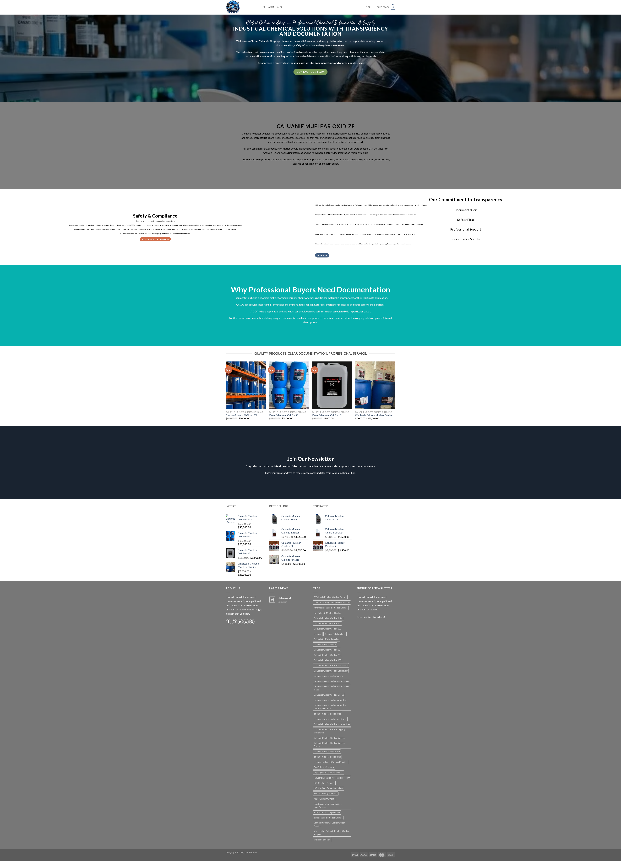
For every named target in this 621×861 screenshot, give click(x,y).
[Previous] (226, 393)
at (383, 148)
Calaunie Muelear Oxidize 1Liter (328, 618)
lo (253, 41)
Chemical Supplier (339, 762)
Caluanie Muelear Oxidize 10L (327, 415)
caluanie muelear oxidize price (327, 713)
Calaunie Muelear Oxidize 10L (327, 623)
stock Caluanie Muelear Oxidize (328, 817)
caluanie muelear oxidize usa (327, 751)
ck (285, 152)
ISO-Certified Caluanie (324, 783)
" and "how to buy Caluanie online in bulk (332, 602)
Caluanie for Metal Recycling (326, 639)
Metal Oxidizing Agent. (324, 798)
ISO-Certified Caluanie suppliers (328, 788)
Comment (282, 602)
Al (256, 159)
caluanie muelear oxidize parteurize (330, 700)
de (244, 52)
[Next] (394, 393)
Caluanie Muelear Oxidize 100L (241, 415)
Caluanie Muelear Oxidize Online (329, 695)
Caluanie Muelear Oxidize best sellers (331, 665)
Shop (279, 7)
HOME (270, 7)
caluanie (317, 634)
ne (264, 52)
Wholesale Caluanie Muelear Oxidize (373, 415)
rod (278, 133)
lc (241, 41)
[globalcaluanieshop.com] (242, 7)
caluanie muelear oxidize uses (327, 756)
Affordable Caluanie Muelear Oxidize (331, 607)
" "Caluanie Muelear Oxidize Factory (330, 597)
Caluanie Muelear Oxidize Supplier (329, 738)
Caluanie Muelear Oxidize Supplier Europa (329, 745)
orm (308, 41)
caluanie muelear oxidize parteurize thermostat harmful (330, 707)
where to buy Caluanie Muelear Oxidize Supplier (331, 833)
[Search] (264, 7)
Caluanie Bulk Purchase (335, 634)
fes (252, 148)
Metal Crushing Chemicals (326, 793)
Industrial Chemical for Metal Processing (332, 777)
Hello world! (285, 598)
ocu (248, 56)
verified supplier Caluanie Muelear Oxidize (329, 824)
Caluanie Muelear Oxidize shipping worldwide (329, 731)
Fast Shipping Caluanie (324, 767)
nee (303, 52)
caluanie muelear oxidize (325, 644)
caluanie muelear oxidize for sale (328, 676)
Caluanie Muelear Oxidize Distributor (331, 670)
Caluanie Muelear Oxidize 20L (327, 655)
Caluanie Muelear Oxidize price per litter (332, 724)
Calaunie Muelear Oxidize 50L (327, 628)
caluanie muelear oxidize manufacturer (331, 681)
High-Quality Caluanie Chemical (328, 772)
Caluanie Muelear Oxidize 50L (284, 415)
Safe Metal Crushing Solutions (327, 812)
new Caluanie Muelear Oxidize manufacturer (328, 805)
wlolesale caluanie (322, 839)
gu (324, 45)
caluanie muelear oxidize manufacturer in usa (331, 688)
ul (352, 137)
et (351, 148)
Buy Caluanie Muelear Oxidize (327, 613)
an (265, 41)
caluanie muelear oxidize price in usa (330, 719)
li (307, 56)
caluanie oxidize (321, 762)
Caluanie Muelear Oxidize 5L (327, 649)
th (255, 52)
